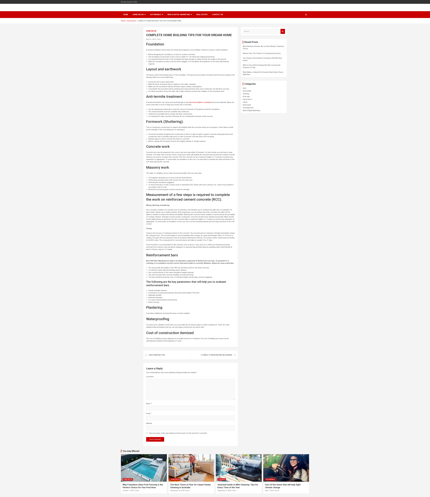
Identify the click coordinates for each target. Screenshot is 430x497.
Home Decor (138, 15)
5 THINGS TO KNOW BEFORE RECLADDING (216, 355)
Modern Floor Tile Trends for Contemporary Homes (262, 53)
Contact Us (217, 15)
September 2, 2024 (224, 490)
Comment (150, 377)
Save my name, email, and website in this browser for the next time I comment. (178, 433)
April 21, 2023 (151, 39)
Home (125, 15)
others (245, 102)
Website (149, 423)
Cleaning (246, 94)
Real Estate (202, 15)
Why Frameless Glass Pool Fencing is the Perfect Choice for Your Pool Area (143, 486)
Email (148, 413)
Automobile (155, 15)
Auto (244, 88)
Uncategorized (248, 108)
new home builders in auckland (200, 102)
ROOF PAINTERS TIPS (157, 355)
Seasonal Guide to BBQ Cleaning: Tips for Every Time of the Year (237, 486)
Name (149, 404)
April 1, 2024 (269, 490)
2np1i (159, 39)
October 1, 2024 (128, 490)
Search (283, 31)
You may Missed (131, 451)
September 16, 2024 (177, 490)
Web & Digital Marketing (178, 15)
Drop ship (246, 97)
